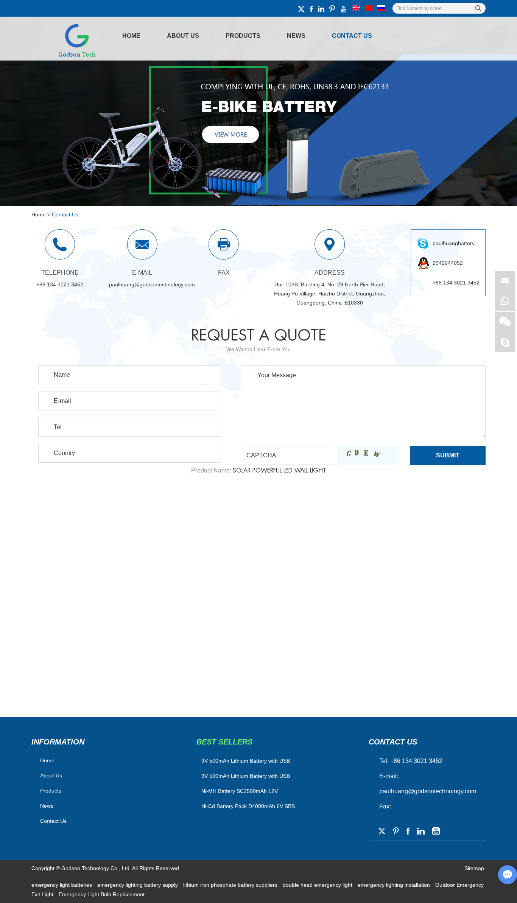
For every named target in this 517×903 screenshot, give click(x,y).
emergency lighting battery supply (138, 885)
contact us (393, 742)
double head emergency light (318, 885)
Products (243, 36)
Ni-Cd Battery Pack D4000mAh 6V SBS (248, 806)
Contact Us (352, 36)
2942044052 (448, 263)
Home (131, 36)
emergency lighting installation (394, 885)
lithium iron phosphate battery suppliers (231, 885)
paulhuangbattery (454, 243)
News (296, 36)
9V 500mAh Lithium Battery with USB (245, 776)
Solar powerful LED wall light (279, 471)
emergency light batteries (62, 885)
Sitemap (474, 868)
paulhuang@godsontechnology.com (152, 284)
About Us (183, 36)
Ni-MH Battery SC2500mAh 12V (239, 791)
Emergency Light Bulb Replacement (102, 894)
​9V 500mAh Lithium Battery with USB (245, 761)
